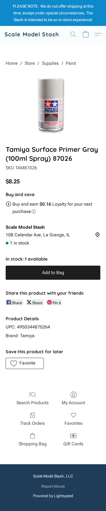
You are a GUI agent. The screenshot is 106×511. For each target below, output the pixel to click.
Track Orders (32, 423)
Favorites (73, 423)
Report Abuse (53, 486)
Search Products (32, 402)
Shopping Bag (33, 443)
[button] (32, 34)
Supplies (50, 63)
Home (12, 63)
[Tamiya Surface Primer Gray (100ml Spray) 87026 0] (53, 104)
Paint (71, 63)
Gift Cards (73, 443)
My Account (73, 402)
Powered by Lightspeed (53, 496)
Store (30, 63)
